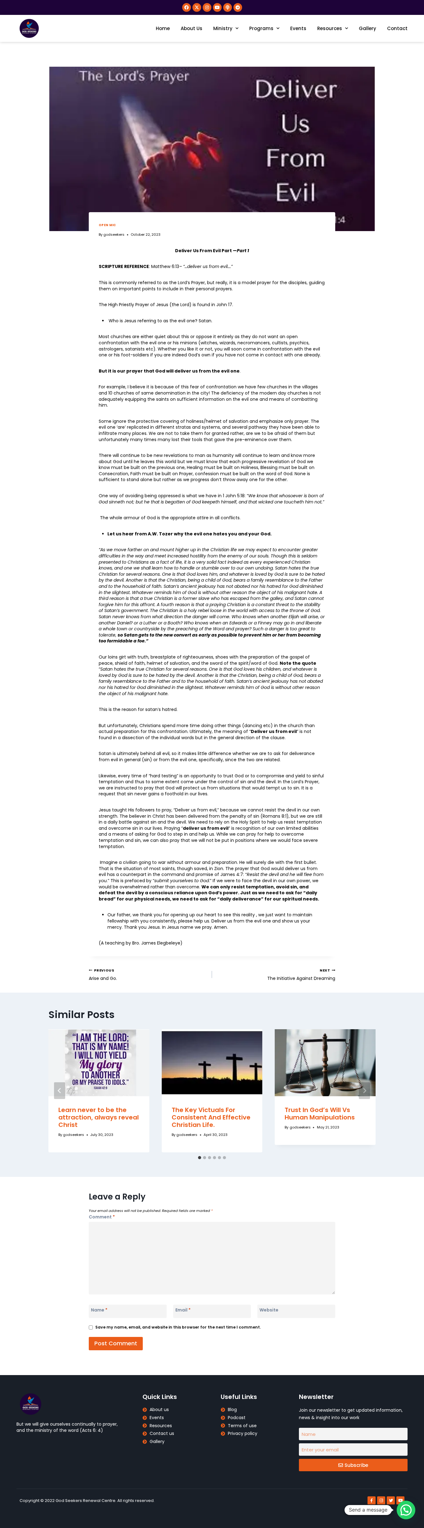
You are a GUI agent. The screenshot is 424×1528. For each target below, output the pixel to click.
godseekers (113, 234)
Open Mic (107, 225)
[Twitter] (391, 1500)
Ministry (222, 28)
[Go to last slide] (59, 1090)
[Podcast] (227, 7)
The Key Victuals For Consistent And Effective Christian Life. (211, 1117)
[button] (406, 1510)
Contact (397, 28)
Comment (102, 1217)
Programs (261, 28)
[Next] (364, 1090)
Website (268, 1310)
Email (183, 1310)
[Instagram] (207, 7)
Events (298, 28)
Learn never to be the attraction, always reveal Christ (98, 1117)
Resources (329, 28)
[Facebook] (186, 7)
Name (99, 1310)
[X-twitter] (196, 7)
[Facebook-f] (372, 1500)
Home (163, 28)
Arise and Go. (103, 975)
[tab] (199, 1157)
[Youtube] (217, 7)
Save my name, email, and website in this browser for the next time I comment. (178, 1327)
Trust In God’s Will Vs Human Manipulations (320, 1114)
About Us (191, 28)
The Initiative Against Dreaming (301, 975)
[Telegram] (237, 7)
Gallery (367, 28)
